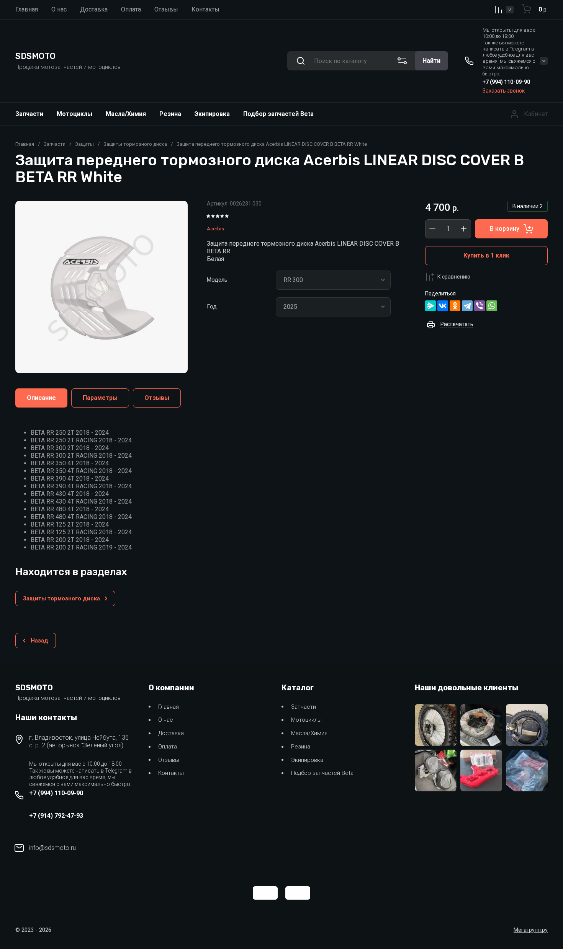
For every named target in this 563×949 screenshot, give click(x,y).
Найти (431, 60)
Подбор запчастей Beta (278, 113)
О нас (165, 719)
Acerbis (215, 229)
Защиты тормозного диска (135, 144)
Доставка (171, 733)
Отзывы (168, 760)
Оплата (167, 746)
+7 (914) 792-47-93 (56, 815)
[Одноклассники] (455, 305)
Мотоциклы (74, 113)
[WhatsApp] (491, 305)
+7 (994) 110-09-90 (506, 82)
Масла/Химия (126, 113)
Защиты (84, 144)
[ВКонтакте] (442, 305)
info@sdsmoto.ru (52, 847)
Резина (170, 113)
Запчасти (29, 113)
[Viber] (479, 305)
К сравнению (453, 277)
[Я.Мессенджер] (430, 305)
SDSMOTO (35, 56)
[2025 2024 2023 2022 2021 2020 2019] (333, 306)
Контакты (171, 773)
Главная (24, 144)
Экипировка (212, 113)
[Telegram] (467, 305)
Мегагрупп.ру (531, 930)
